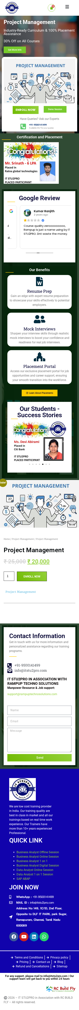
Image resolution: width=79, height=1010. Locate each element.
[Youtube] (23, 936)
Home (7, 539)
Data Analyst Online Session (35, 870)
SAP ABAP (23, 879)
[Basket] (51, 8)
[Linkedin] (34, 936)
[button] (67, 6)
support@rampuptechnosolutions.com (32, 694)
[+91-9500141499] (23, 126)
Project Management (23, 539)
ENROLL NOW (26, 110)
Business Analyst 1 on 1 (32, 861)
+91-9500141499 (38, 124)
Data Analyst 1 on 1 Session (35, 874)
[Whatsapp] (44, 936)
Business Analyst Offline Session (38, 852)
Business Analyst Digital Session (38, 865)
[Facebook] (13, 936)
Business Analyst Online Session (38, 856)
